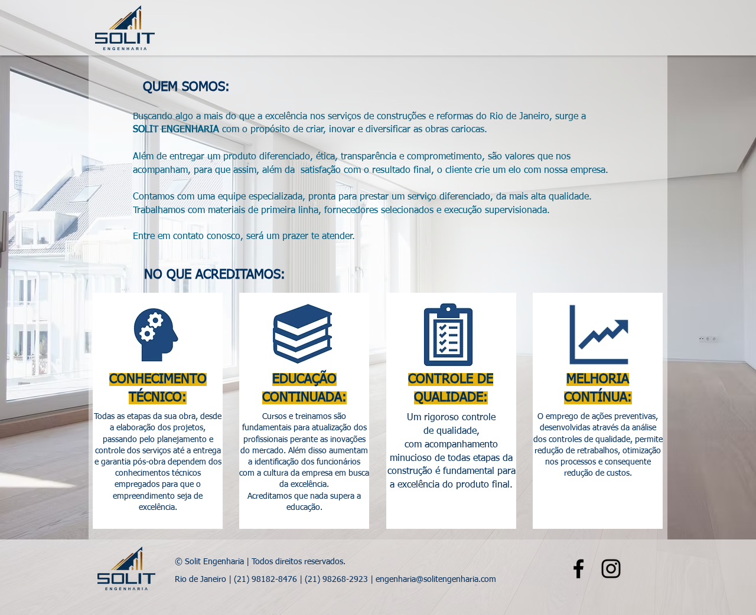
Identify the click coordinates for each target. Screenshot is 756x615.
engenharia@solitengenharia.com (436, 579)
